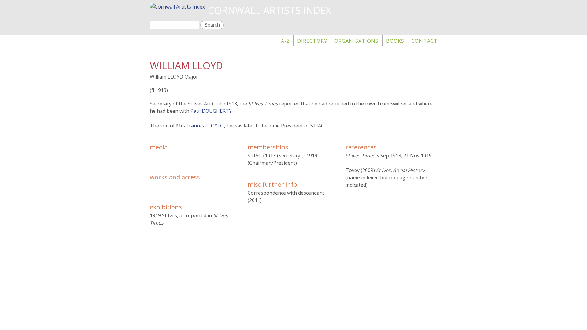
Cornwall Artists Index (269, 10)
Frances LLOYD (203, 125)
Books (395, 41)
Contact (424, 41)
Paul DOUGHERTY (211, 111)
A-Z (285, 41)
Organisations (356, 41)
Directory (312, 41)
